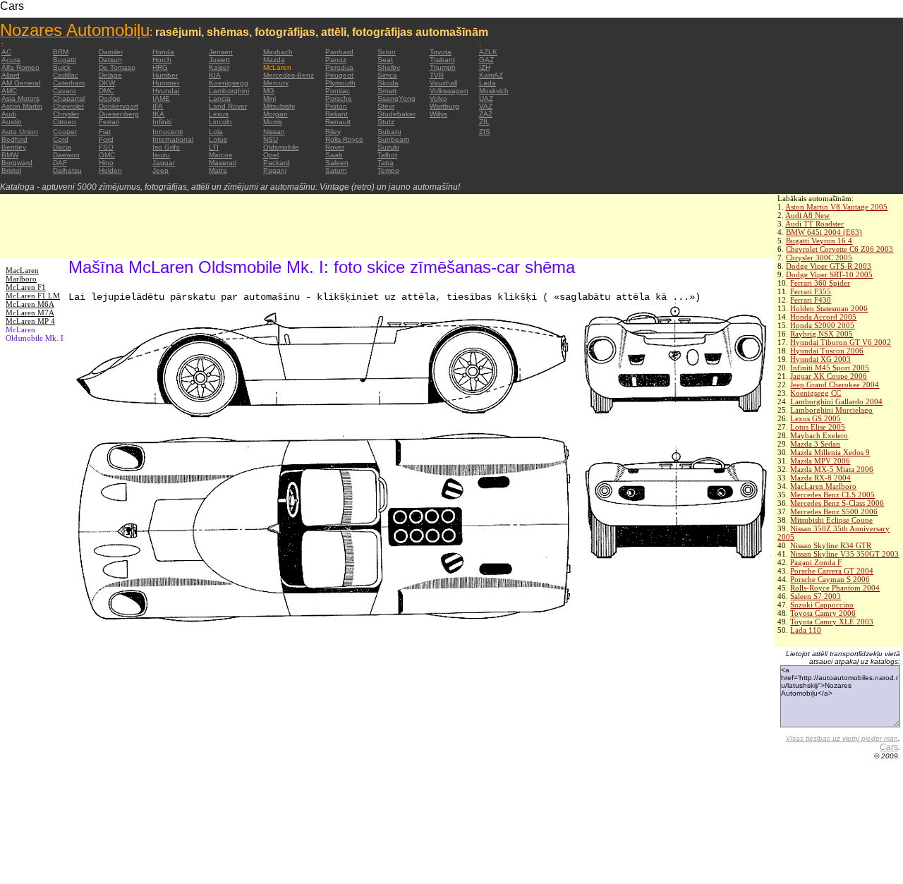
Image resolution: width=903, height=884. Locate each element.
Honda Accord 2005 (823, 317)
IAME (161, 98)
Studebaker (396, 114)
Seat (385, 59)
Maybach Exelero (819, 435)
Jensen (221, 52)
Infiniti (161, 122)
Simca (387, 75)
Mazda (274, 59)
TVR (437, 75)
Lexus (219, 114)
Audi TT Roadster (814, 223)
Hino (106, 162)
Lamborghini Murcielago (831, 410)
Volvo (438, 98)
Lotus (218, 139)
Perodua (339, 67)
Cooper (65, 131)
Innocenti (167, 131)
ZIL (484, 122)
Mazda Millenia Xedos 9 (830, 452)
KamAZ (491, 75)
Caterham (69, 83)
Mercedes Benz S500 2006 (834, 511)
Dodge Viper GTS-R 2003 (828, 266)
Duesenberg (119, 114)
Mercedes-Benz (288, 75)
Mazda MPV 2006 (820, 460)
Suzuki (388, 147)
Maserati (222, 162)
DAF (60, 162)
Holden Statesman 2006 (829, 308)
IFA (157, 106)
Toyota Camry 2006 (823, 613)
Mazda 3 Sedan (815, 444)
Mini (269, 98)
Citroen (64, 122)
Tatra (385, 162)
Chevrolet (68, 106)
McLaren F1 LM (33, 295)
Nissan (274, 131)
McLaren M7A (30, 312)
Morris (272, 122)
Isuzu (161, 155)
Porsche (338, 98)
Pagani (274, 170)
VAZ (485, 106)
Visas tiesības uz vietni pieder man (842, 738)
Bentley (13, 147)
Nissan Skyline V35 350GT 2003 (844, 554)
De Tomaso (117, 67)
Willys (438, 114)
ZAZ (485, 114)
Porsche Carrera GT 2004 (831, 571)
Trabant (442, 59)
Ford (106, 139)
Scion (386, 52)
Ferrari (109, 122)
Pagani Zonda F (816, 562)
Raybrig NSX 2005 (821, 333)
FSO (106, 147)
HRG (160, 67)
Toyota (441, 52)
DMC (106, 91)
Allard (10, 75)
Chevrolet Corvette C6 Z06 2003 (839, 249)
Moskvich (494, 91)
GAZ (486, 59)
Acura (10, 59)
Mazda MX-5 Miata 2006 (831, 469)
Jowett (219, 59)
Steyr (385, 106)
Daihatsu (67, 170)
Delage (110, 75)
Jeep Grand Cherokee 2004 (834, 384)
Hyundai (165, 91)
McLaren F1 (26, 287)
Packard (276, 162)
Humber (165, 75)
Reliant (336, 114)
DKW (107, 83)
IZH (484, 67)
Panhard (339, 52)
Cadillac (65, 75)
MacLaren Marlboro (823, 486)
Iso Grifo (166, 147)
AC (6, 52)
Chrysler (66, 114)
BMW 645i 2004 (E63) (824, 232)
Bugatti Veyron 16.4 (819, 240)
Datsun (110, 59)
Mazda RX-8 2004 (820, 477)
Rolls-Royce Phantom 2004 (835, 587)
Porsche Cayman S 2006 (830, 579)
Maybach (278, 52)
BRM (60, 52)
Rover (334, 147)
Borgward (16, 162)
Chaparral (69, 98)
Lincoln (220, 122)
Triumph (443, 67)
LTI (214, 147)
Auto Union (19, 131)
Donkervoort (118, 106)
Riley (333, 131)
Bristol (11, 170)
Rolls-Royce (344, 139)
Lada (487, 83)
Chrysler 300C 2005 (819, 257)
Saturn (336, 170)
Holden (110, 170)
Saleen (337, 162)
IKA (158, 114)
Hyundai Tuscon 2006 (826, 350)
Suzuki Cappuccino (822, 604)
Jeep (160, 170)
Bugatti (64, 59)
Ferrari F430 (810, 300)
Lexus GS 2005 (815, 418)
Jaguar (163, 162)
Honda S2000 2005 (822, 325)
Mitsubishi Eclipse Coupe (831, 520)
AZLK (488, 52)
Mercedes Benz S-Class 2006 (837, 503)
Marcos (220, 155)
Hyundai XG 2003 (820, 359)
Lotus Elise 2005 (817, 427)
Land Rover (228, 106)
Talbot (387, 155)
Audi (8, 114)
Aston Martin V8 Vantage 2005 (836, 206)
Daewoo (66, 155)
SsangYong (396, 98)
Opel (271, 155)
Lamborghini (229, 91)
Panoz (335, 59)
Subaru (389, 131)
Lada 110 (805, 630)
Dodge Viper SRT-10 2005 (829, 274)
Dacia (62, 147)
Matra (218, 170)
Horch (161, 59)
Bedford (14, 139)
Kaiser (219, 67)
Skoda (388, 83)
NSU (270, 139)
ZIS (484, 131)
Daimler (111, 52)
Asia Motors (20, 98)
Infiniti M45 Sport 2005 (829, 367)
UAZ (486, 98)
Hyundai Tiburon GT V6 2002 (840, 342)
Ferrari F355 (810, 291)
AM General (20, 83)
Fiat (105, 131)
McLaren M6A (30, 304)
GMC (107, 155)
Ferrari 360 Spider (820, 283)
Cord (60, 139)
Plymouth (340, 83)
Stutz (385, 122)
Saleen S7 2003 (815, 596)
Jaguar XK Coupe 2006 (828, 376)
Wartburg (444, 106)
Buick (62, 67)
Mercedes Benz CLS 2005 (832, 494)
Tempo (388, 170)
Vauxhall (443, 83)
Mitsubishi (279, 106)
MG (268, 91)
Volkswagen (449, 91)
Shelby (388, 67)
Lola (216, 131)
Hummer (165, 83)
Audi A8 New (807, 215)
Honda (163, 52)
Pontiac (337, 91)
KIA (215, 75)
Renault (338, 122)
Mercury (276, 83)
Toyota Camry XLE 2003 (831, 621)
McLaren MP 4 (30, 321)
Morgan (275, 114)
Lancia (220, 98)
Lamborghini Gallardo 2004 (836, 401)
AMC (9, 91)
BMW (9, 155)
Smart (386, 91)
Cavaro (64, 91)
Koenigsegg (228, 83)
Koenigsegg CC (815, 393)
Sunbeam (393, 139)
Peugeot (339, 75)
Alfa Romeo (20, 67)
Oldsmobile (281, 147)
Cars (889, 747)
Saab (334, 155)
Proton (336, 106)
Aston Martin (21, 106)
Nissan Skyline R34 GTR (830, 545)
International (172, 139)
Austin (11, 122)
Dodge (110, 98)
